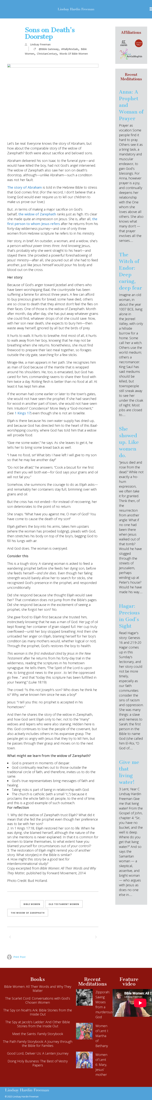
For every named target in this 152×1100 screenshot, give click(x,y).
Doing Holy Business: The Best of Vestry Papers (38, 1063)
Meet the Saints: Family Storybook (37, 1034)
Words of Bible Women (74, 53)
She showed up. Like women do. (129, 442)
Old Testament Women (64, 904)
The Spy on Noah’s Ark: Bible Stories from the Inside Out (37, 1012)
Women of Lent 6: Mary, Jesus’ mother (101, 1064)
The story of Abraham (24, 187)
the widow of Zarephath (37, 214)
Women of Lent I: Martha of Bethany (101, 1036)
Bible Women (32, 904)
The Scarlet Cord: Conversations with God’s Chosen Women (37, 1000)
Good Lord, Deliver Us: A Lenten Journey (37, 1053)
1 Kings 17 (23, 413)
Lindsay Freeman (40, 44)
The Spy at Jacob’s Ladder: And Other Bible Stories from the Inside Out (37, 1024)
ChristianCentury (47, 53)
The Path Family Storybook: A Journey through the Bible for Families (37, 1043)
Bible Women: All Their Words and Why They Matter (37, 988)
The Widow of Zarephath (28, 912)
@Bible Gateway (49, 49)
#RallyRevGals (69, 49)
